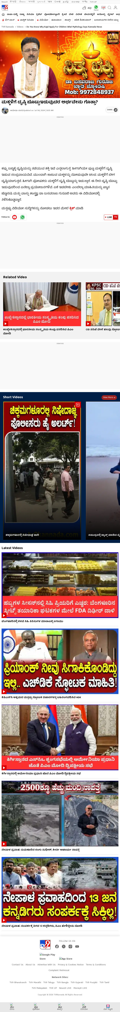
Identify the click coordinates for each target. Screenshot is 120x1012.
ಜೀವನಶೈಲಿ (89, 14)
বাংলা (50, 2)
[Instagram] (70, 946)
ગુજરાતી (41, 2)
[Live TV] (102, 8)
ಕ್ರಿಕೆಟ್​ (39, 14)
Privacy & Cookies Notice (71, 965)
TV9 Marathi (35, 983)
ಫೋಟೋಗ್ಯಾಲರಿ (52, 14)
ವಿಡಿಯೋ (44, 20)
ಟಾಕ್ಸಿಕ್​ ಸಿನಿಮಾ (27, 20)
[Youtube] (15, 217)
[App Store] (68, 960)
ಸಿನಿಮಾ (30, 14)
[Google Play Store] (49, 957)
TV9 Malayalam (39, 988)
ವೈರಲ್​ (110, 14)
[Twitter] (63, 946)
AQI (90, 8)
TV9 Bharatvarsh (18, 983)
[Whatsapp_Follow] (22, 217)
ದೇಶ (71, 14)
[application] (60, 64)
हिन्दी (13, 2)
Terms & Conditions (96, 965)
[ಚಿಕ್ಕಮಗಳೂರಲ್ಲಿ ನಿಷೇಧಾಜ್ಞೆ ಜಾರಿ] (42, 471)
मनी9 (84, 2)
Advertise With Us (46, 965)
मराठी (31, 2)
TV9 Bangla (62, 983)
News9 (5, 2)
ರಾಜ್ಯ (22, 14)
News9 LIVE (65, 988)
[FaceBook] (57, 946)
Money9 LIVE (80, 988)
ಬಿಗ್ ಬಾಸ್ (9, 20)
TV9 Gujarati (77, 983)
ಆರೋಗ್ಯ (101, 14)
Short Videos (13, 397)
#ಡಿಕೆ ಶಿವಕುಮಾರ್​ (82, 20)
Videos (19, 27)
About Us (30, 965)
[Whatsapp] (95, 7)
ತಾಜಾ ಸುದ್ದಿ (12, 14)
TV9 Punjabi (91, 983)
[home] (3, 14)
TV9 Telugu (49, 983)
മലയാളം (75, 2)
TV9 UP (53, 988)
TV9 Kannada (8, 27)
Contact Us (17, 965)
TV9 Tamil (104, 983)
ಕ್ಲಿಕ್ (72, 208)
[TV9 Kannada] (5, 7)
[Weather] (84, 8)
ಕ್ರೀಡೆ (64, 14)
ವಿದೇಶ (79, 14)
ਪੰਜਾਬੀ (57, 2)
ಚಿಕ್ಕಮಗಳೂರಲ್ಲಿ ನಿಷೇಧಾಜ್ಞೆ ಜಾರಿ (22, 535)
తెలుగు (22, 2)
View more (108, 397)
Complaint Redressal (59, 970)
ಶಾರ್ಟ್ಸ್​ (68, 20)
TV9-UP (93, 2)
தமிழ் (66, 2)
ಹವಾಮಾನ (56, 20)
